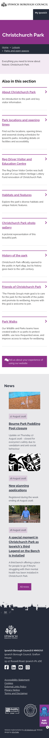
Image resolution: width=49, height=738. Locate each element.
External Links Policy (15, 686)
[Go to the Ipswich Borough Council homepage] (24, 4)
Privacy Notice (12, 690)
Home (5, 47)
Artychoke (15, 732)
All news (24, 586)
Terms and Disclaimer (16, 693)
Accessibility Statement (17, 680)
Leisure (16, 47)
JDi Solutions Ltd (30, 730)
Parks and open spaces (16, 50)
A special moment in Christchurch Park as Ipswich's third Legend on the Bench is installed (24, 546)
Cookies (9, 683)
